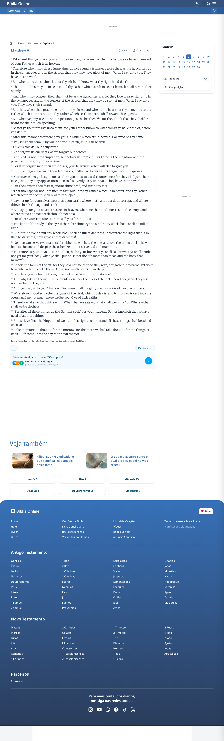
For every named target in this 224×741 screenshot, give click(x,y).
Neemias (67, 587)
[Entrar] (197, 4)
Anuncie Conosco (124, 537)
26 (188, 67)
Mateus (15, 627)
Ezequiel (118, 587)
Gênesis (16, 561)
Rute (14, 597)
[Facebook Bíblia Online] (116, 709)
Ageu (167, 592)
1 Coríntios (17, 659)
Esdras (66, 581)
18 (198, 61)
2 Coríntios (69, 627)
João (13, 643)
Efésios (66, 638)
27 (193, 67)
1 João (168, 633)
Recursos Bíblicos (73, 532)
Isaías (116, 571)
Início (14, 521)
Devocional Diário (73, 526)
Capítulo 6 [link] (48, 43)
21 (164, 67)
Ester (65, 592)
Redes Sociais (121, 532)
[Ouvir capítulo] (214, 11)
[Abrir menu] (214, 4)
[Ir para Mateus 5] (14, 348)
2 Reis (65, 566)
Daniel (117, 592)
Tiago (116, 653)
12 (169, 61)
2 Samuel (16, 608)
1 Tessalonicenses (73, 653)
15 (183, 61)
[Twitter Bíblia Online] (133, 709)
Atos (14, 648)
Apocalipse (171, 653)
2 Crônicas (68, 576)
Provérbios (69, 608)
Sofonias (169, 587)
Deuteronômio (20, 581)
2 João (168, 638)
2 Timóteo (119, 633)
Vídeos (117, 526)
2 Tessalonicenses (73, 659)
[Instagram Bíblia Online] (90, 709)
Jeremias (118, 576)
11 (164, 61)
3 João (168, 643)
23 (174, 67)
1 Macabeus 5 (131, 491)
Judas (167, 648)
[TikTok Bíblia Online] (124, 709)
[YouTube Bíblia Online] (99, 709)
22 (169, 67)
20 (208, 61)
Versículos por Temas (75, 537)
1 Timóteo (119, 627)
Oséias (117, 597)
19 (203, 61)
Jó (63, 597)
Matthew (33, 43)
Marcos (15, 633)
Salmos (66, 602)
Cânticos (118, 566)
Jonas (167, 566)
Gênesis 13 (132, 479)
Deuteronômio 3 (82, 491)
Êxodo (15, 566)
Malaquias (170, 602)
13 (174, 61)
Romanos (17, 653)
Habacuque (171, 581)
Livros (20, 43)
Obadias (169, 561)
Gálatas (66, 633)
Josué (14, 587)
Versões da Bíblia (72, 521)
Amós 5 (33, 479)
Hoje (14, 526)
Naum (168, 576)
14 (178, 61)
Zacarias (169, 597)
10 (208, 56)
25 (183, 67)
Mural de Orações (124, 521)
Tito (115, 638)
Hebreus (118, 648)
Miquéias (170, 571)
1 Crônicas (68, 571)
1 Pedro (118, 659)
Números (17, 576)
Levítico (15, 571)
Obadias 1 (33, 491)
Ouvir (125, 50)
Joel (115, 602)
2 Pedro (169, 627)
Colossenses (70, 648)
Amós (116, 608)
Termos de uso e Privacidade (182, 521)
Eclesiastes (120, 561)
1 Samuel (16, 602)
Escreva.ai (17, 681)
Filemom (118, 643)
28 (198, 67)
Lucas (14, 638)
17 (193, 61)
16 (188, 61)
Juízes (14, 592)
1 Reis (65, 561)
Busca (14, 537)
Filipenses (68, 643)
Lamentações (121, 581)
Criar (139, 50)
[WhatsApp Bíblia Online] (107, 709)
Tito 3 (82, 479)
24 (178, 67)
